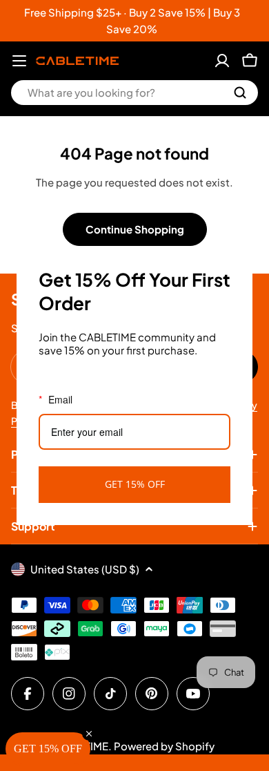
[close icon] (235, 262)
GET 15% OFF (135, 484)
